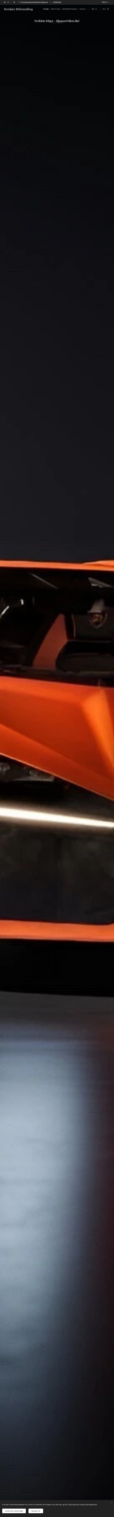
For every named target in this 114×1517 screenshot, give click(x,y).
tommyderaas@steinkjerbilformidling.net (34, 2)
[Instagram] (8, 2)
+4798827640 (57, 2)
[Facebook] (4, 2)
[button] (94, 9)
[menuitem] (46, 9)
